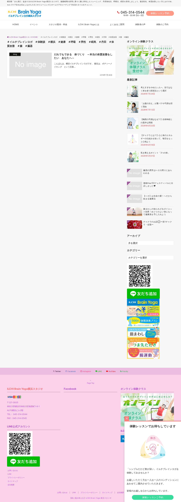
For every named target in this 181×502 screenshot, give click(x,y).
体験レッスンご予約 (152, 497)
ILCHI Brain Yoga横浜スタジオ (25, 388)
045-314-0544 (132, 12)
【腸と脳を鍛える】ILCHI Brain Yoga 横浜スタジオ (90, 498)
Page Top (90, 383)
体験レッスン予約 (160, 13)
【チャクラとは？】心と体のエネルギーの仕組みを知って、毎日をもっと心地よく (156, 138)
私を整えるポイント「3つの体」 (155, 152)
